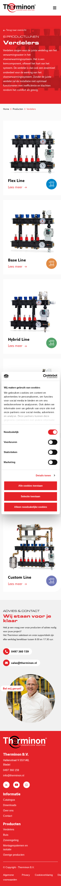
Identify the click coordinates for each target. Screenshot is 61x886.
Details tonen (43, 475)
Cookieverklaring (44, 875)
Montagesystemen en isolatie (15, 847)
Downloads (9, 805)
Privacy (26, 875)
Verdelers (8, 829)
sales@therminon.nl (24, 663)
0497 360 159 (20, 652)
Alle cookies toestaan (30, 485)
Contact (7, 815)
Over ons (8, 810)
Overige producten (13, 854)
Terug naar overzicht (16, 30)
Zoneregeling (11, 840)
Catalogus (9, 799)
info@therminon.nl (13, 775)
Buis (5, 834)
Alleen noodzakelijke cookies (30, 507)
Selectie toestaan (30, 496)
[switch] (52, 442)
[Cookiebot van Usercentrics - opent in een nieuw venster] (43, 376)
